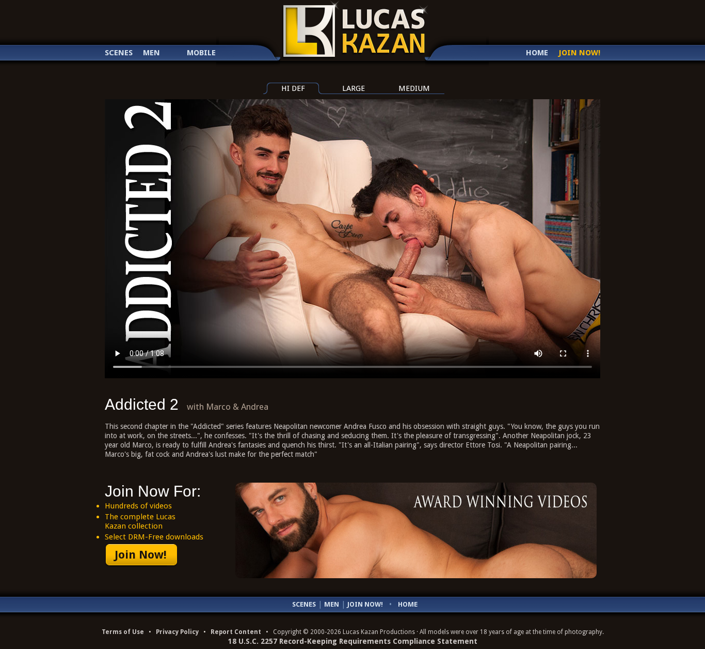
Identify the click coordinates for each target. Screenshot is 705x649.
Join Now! (579, 53)
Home (537, 53)
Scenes (119, 53)
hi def (293, 88)
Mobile (201, 53)
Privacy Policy (177, 632)
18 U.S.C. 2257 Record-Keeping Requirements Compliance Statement (352, 641)
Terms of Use (123, 632)
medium (414, 88)
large (353, 88)
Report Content (236, 632)
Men (151, 53)
